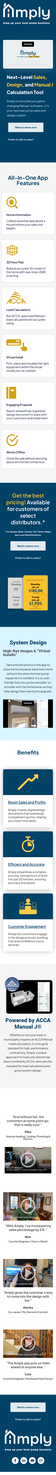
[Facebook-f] (15, 1460)
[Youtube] (32, 1460)
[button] (28, 1160)
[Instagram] (40, 1460)
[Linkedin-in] (23, 1460)
